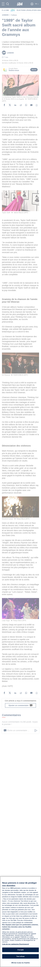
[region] (20, 921)
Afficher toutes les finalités (20, 963)
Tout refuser (20, 956)
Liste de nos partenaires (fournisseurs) (15, 944)
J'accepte (20, 950)
